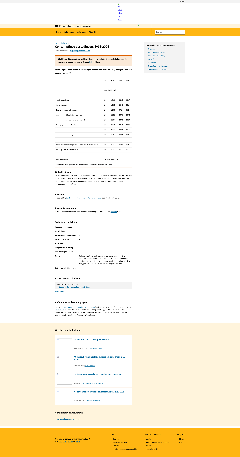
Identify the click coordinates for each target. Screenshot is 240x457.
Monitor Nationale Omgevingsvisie (125, 449)
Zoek (183, 32)
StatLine (114, 212)
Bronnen (151, 49)
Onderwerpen (68, 32)
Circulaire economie (95, 348)
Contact (115, 446)
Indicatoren (81, 32)
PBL (65, 441)
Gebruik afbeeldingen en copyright (158, 442)
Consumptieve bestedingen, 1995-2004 (79, 307)
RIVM (70, 441)
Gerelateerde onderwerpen (159, 69)
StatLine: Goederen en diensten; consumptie (83, 198)
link (90, 62)
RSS (180, 442)
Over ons (116, 439)
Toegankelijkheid (152, 449)
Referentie (152, 63)
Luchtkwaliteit (90, 366)
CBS (60, 441)
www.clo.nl (59, 310)
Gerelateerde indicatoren (158, 66)
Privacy (148, 446)
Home (58, 32)
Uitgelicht (92, 32)
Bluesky (181, 439)
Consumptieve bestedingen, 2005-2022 (74, 287)
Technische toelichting (156, 56)
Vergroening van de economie (80, 51)
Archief (151, 59)
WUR (78, 441)
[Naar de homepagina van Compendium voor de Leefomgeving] (120, 13)
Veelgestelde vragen (120, 442)
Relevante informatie (156, 53)
